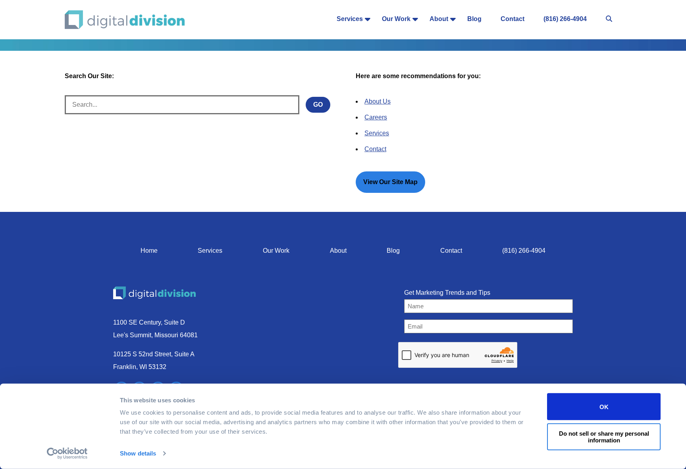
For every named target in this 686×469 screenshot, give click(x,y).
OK (604, 406)
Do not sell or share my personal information (604, 436)
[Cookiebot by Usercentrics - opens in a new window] (67, 453)
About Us (377, 101)
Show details (138, 453)
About (439, 18)
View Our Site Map (390, 182)
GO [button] (318, 104)
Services (350, 18)
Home (149, 250)
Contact (512, 18)
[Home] (125, 19)
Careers (375, 117)
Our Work (396, 18)
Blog (474, 18)
